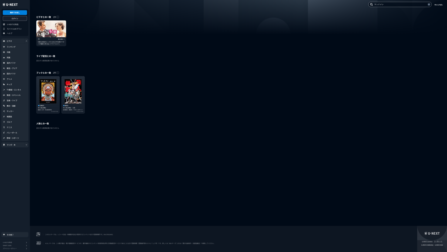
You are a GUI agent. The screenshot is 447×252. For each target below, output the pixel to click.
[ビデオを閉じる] (26, 41)
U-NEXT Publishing (427, 245)
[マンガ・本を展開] (26, 144)
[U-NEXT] (10, 4)
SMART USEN (7, 245)
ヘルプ (9, 33)
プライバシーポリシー (10, 248)
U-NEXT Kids (439, 245)
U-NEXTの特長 (13, 24)
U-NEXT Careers (427, 241)
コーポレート (438, 241)
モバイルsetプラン (14, 29)
